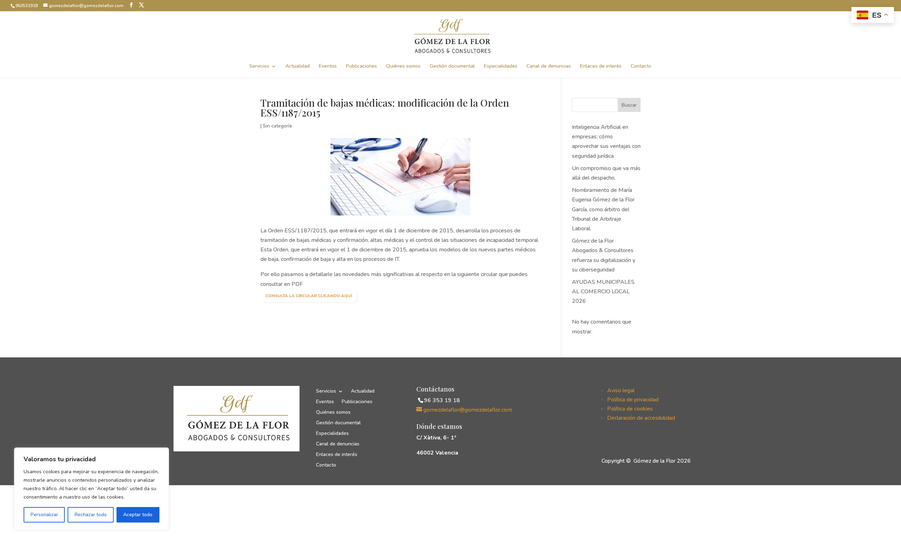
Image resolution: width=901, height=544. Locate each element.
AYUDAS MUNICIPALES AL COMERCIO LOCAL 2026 (603, 291)
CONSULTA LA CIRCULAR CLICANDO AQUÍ (308, 296)
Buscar (629, 105)
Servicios (259, 66)
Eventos (328, 66)
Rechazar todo (91, 514)
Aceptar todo (137, 514)
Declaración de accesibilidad (641, 418)
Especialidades (500, 66)
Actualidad (297, 66)
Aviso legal (621, 390)
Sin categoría (277, 126)
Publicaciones (361, 66)
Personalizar (44, 514)
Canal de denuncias (549, 66)
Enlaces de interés (601, 66)
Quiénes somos (403, 66)
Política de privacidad (633, 400)
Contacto (641, 66)
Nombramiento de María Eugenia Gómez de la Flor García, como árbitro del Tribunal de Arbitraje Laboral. (603, 209)
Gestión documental (452, 66)
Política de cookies (630, 409)
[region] (91, 489)
